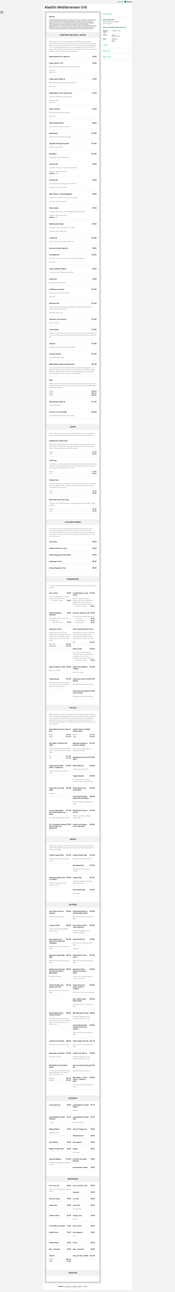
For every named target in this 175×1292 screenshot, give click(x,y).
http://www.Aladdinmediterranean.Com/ (114, 27)
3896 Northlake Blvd (108, 19)
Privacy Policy (77, 1287)
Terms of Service (69, 1287)
